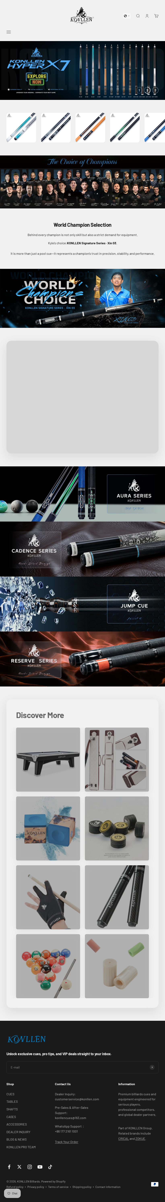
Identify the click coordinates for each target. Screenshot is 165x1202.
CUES (10, 1094)
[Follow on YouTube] (40, 1167)
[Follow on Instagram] (29, 1167)
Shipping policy (81, 1187)
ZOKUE (140, 1138)
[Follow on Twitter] (19, 1167)
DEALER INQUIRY (18, 1132)
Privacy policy (35, 1187)
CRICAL (123, 1138)
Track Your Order (66, 1142)
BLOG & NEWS (16, 1139)
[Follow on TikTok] (50, 1167)
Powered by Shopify (53, 1181)
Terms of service (58, 1187)
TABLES (12, 1101)
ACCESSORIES (16, 1124)
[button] (127, 16)
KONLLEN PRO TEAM (21, 1147)
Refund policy (14, 1187)
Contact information (108, 1187)
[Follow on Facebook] (9, 1167)
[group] (82, 70)
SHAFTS (12, 1109)
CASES (11, 1117)
